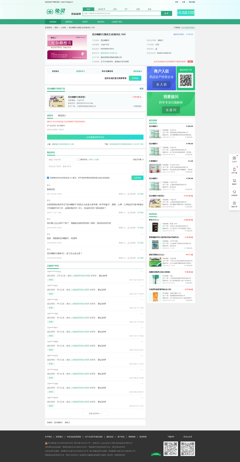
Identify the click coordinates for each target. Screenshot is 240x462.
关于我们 (48, 436)
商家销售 (137, 106)
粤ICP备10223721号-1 (83, 443)
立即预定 (135, 78)
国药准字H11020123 (109, 53)
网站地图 (192, 2)
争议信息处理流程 (74, 436)
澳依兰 (67, 422)
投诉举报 (143, 436)
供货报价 (53, 22)
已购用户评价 (117, 22)
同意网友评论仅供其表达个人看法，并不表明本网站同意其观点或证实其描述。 (80, 178)
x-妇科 (63, 27)
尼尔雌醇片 (58, 422)
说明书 (85, 22)
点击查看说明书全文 (95, 137)
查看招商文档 (119, 455)
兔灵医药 (48, 27)
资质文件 (96, 443)
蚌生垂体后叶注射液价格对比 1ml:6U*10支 (127, 144)
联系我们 (59, 436)
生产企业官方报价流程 (93, 436)
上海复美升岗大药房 (81, 275)
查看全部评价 (94, 413)
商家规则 (132, 436)
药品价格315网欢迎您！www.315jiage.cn (59, 2)
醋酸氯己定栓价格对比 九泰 (63, 144)
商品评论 (101, 22)
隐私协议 (110, 436)
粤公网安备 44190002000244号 (60, 443)
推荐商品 (69, 22)
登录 (176, 2)
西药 (56, 27)
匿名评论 (84, 159)
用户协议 (121, 436)
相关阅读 (153, 120)
